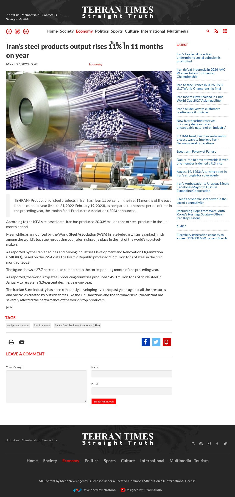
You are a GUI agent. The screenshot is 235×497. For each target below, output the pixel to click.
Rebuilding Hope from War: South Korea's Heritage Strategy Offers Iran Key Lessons (201, 214)
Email (94, 384)
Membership (30, 15)
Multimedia (177, 31)
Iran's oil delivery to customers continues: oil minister (198, 110)
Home (52, 31)
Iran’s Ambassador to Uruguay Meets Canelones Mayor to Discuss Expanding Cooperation (203, 187)
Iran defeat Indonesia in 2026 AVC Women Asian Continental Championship (201, 72)
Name (94, 367)
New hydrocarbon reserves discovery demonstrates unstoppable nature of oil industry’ (201, 124)
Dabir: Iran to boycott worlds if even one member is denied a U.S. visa (202, 161)
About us (12, 15)
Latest (182, 45)
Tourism (117, 42)
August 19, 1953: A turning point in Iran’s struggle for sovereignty (202, 173)
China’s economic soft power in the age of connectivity (202, 200)
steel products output (18, 325)
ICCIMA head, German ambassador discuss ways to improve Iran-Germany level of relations (202, 139)
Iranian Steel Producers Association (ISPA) (77, 325)
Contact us (49, 15)
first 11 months (42, 325)
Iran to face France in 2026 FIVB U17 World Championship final (200, 86)
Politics (102, 31)
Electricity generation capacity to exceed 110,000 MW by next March (202, 236)
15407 (181, 226)
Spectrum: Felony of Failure (196, 151)
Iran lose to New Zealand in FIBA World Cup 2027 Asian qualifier (200, 98)
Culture (132, 31)
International (153, 31)
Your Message (14, 367)
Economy (84, 31)
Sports (117, 31)
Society (67, 31)
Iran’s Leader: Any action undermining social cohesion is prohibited (199, 57)
